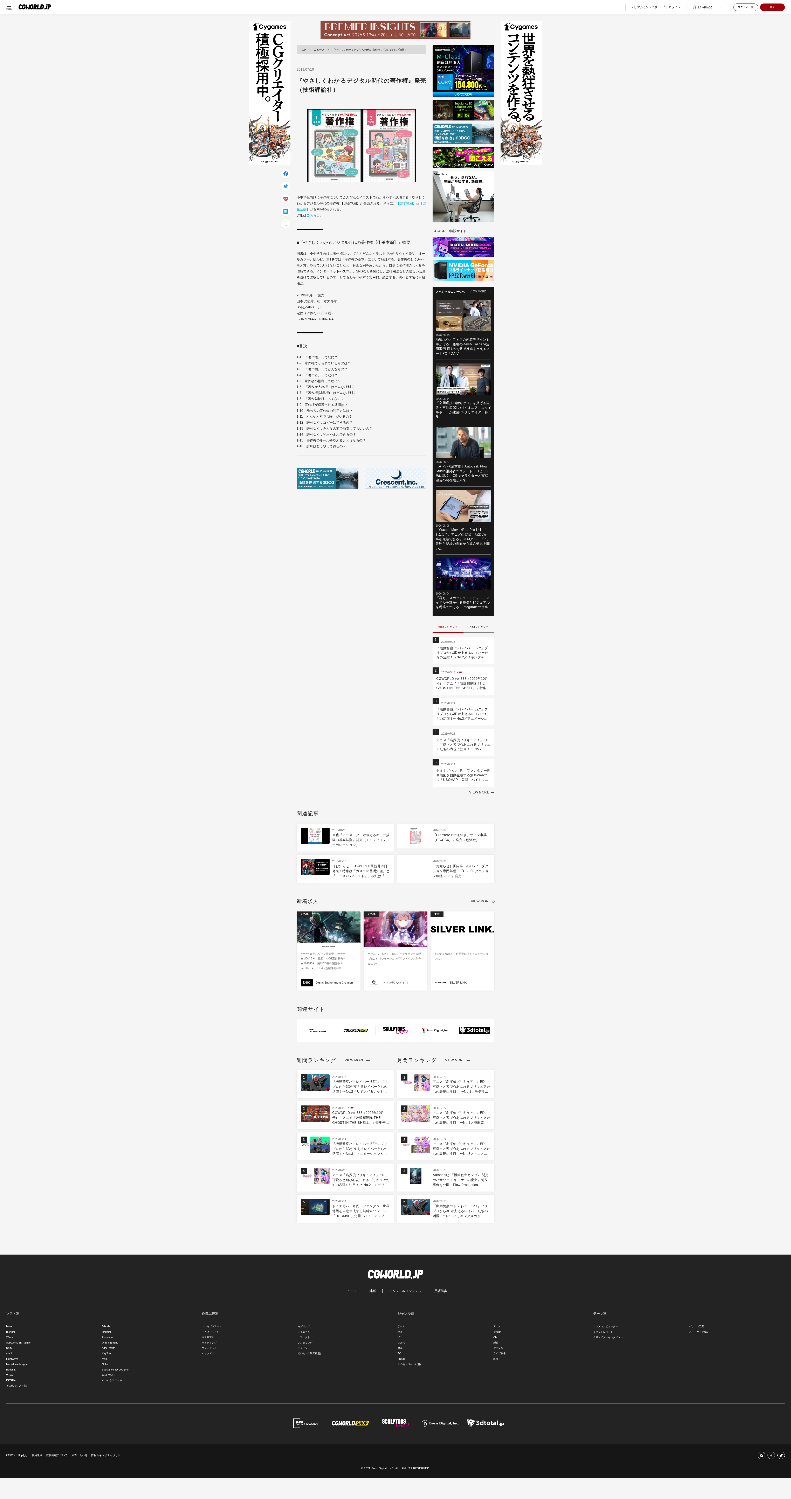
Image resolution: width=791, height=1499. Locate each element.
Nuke (105, 1364)
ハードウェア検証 (699, 1332)
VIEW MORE (478, 291)
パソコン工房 (696, 1326)
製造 (495, 1342)
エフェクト (304, 1337)
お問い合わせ (79, 1455)
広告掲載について (57, 1455)
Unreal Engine (110, 1342)
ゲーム (401, 1326)
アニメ (497, 1326)
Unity (9, 1348)
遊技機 (497, 1332)
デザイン (303, 1348)
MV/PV (401, 1342)
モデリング (304, 1326)
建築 (400, 1348)
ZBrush (10, 1337)
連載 (373, 1291)
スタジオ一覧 (746, 7)
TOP (303, 49)
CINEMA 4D (108, 1375)
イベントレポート (603, 1332)
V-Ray (9, 1375)
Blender (10, 1332)
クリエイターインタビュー (608, 1337)
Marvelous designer (17, 1364)
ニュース (319, 49)
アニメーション (210, 1332)
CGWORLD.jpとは (17, 1455)
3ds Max (106, 1326)
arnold (9, 1353)
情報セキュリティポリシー (107, 1455)
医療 (495, 1359)
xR (399, 1337)
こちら (311, 215)
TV (399, 1353)
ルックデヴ (208, 1353)
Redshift (10, 1369)
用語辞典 (440, 1291)
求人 (772, 7)
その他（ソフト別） (17, 1385)
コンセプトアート (212, 1326)
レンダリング (305, 1342)
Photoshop (108, 1337)
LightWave (12, 1359)
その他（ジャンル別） (410, 1364)
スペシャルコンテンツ (405, 1291)
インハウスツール (112, 1380)
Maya (9, 1326)
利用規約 (37, 1455)
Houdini (106, 1332)
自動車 (401, 1359)
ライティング (209, 1342)
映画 (400, 1332)
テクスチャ (304, 1332)
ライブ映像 (499, 1353)
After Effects (108, 1348)
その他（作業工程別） (310, 1353)
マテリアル (208, 1337)
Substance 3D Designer (115, 1369)
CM (495, 1337)
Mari (104, 1359)
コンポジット (209, 1348)
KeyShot (106, 1353)
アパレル (498, 1348)
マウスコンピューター (605, 1326)
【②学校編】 (406, 203)
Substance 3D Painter (18, 1342)
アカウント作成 (647, 7)
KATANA (11, 1380)
